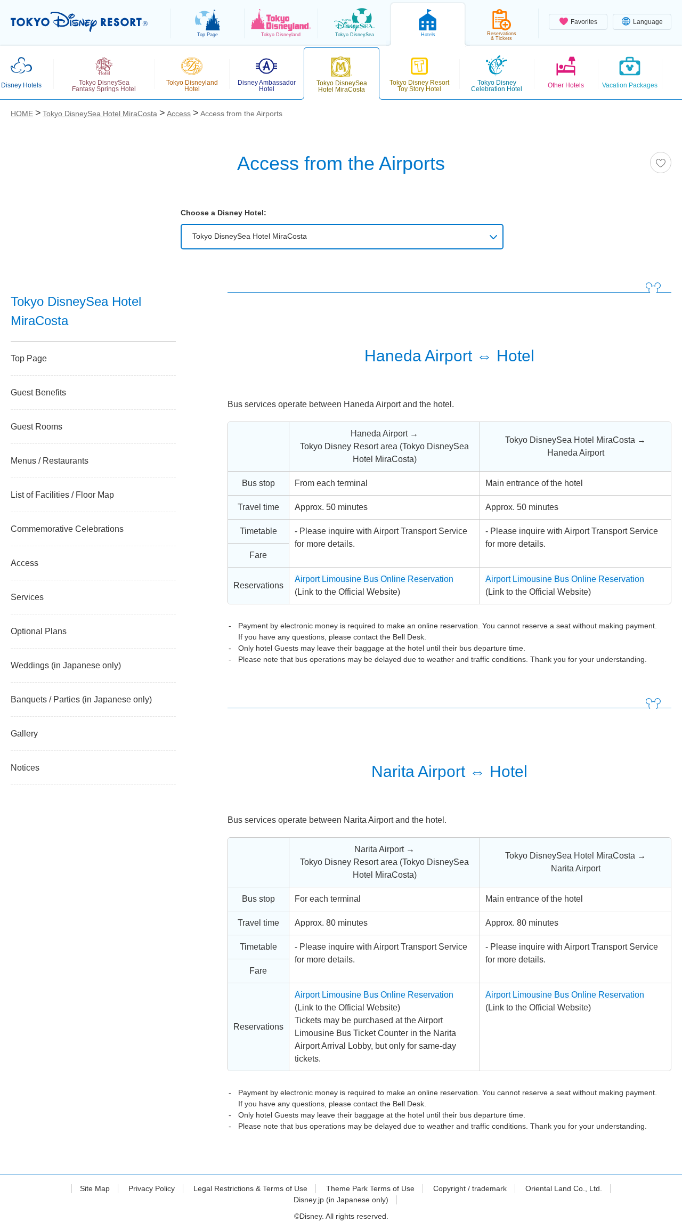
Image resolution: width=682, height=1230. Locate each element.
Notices (25, 767)
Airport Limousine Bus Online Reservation (374, 579)
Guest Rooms (36, 426)
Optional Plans (39, 631)
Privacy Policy (151, 1188)
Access (24, 563)
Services (27, 597)
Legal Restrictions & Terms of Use (250, 1188)
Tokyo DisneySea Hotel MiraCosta (249, 236)
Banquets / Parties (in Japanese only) (81, 699)
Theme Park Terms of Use (370, 1188)
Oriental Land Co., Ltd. (563, 1188)
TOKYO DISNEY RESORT (79, 22)
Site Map (95, 1188)
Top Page (29, 358)
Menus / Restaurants (49, 460)
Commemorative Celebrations (67, 528)
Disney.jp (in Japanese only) (341, 1199)
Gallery (24, 733)
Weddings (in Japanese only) (66, 665)
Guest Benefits (38, 392)
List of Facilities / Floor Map (62, 494)
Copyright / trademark (470, 1188)
